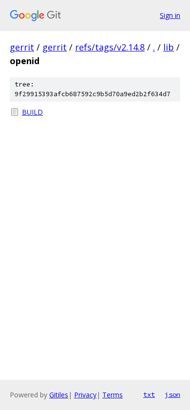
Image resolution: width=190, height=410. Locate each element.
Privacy (85, 394)
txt (149, 394)
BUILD (32, 112)
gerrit (22, 47)
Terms (112, 394)
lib (168, 47)
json (172, 394)
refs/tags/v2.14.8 (110, 47)
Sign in (170, 15)
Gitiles (58, 394)
